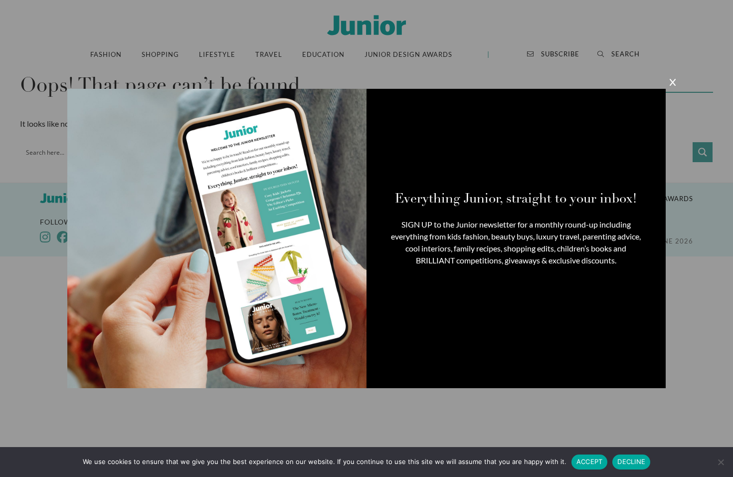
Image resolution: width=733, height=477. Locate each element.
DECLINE (631, 462)
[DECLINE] (721, 462)
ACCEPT (589, 462)
